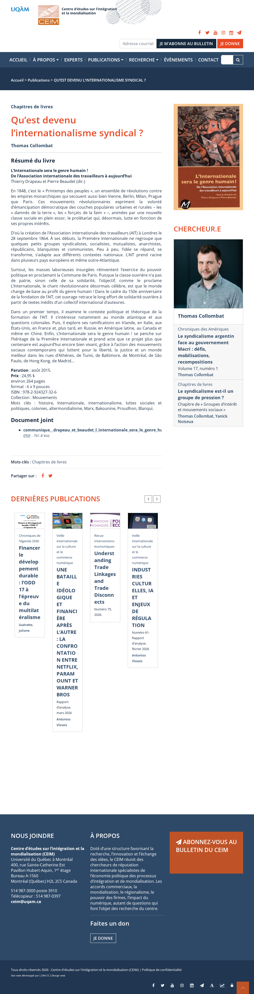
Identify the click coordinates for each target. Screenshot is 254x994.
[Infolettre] (239, 32)
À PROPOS (105, 835)
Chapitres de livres (32, 107)
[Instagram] (223, 32)
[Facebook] (199, 32)
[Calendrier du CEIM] (231, 32)
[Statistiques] (222, 985)
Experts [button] (73, 60)
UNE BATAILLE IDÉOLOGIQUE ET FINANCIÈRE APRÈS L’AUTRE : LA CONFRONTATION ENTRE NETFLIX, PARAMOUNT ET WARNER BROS (67, 632)
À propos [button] (44, 60)
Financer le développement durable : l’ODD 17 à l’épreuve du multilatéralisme (29, 582)
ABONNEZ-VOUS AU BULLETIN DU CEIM (206, 846)
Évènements (178, 60)
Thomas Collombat (32, 145)
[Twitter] (207, 32)
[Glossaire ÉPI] (212, 985)
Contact (208, 60)
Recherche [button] (142, 60)
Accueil (18, 60)
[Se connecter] (232, 985)
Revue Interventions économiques (104, 541)
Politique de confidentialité (162, 969)
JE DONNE (230, 43)
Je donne (103, 938)
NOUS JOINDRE (32, 835)
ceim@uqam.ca (26, 901)
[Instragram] (182, 985)
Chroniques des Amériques (203, 329)
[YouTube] (215, 32)
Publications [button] (104, 60)
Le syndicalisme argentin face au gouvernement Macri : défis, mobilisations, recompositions (206, 349)
